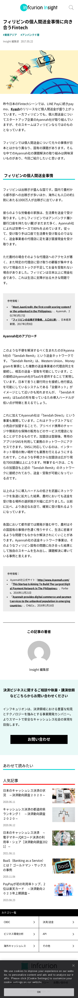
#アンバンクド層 (30, 35)
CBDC (7, 922)
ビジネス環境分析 (13, 934)
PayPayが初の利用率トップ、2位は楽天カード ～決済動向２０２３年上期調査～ (24, 889)
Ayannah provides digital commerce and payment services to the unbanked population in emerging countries (40, 601)
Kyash (15, 109)
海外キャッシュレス (15, 946)
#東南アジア (10, 35)
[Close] (73, 965)
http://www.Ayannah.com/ (53, 580)
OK (39, 992)
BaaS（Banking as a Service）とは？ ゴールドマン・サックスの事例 (24, 865)
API (45, 934)
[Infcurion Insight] (39, 7)
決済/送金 (48, 922)
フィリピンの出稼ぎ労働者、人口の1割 (34, 319)
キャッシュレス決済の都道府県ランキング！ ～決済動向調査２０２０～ (24, 814)
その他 (46, 946)
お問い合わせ (39, 739)
